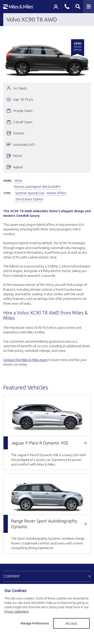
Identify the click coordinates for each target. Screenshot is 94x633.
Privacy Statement (16, 611)
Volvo (18, 180)
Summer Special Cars (30, 193)
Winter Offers (56, 193)
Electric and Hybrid (27, 186)
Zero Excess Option (29, 199)
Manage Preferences (35, 623)
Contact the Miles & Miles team (25, 360)
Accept (71, 623)
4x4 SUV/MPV (51, 186)
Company (11, 576)
